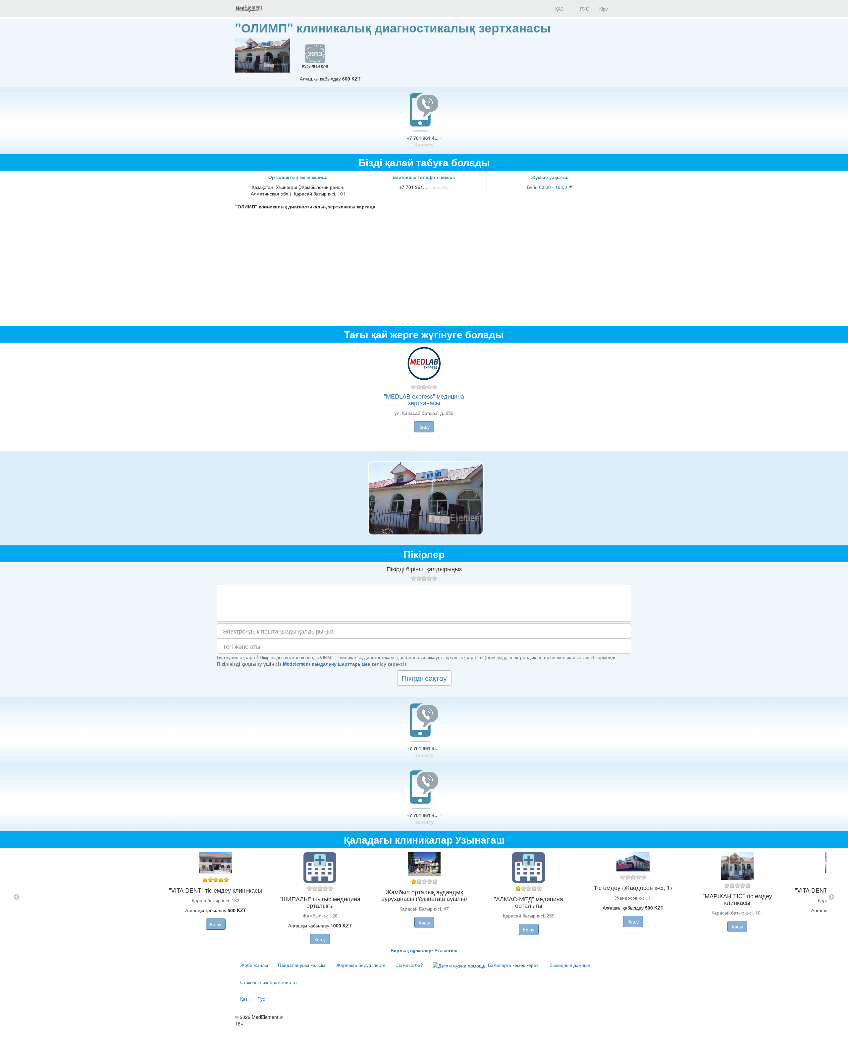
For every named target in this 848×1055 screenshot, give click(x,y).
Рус (261, 998)
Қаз (243, 998)
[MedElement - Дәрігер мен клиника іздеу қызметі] (248, 8)
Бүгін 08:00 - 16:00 (547, 187)
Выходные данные (570, 965)
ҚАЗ (558, 8)
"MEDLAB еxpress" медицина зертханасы (424, 399)
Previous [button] (16, 897)
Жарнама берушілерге (361, 965)
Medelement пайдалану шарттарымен (326, 663)
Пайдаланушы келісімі (302, 965)
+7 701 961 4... (424, 141)
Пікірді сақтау (424, 678)
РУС (584, 8)
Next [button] (831, 897)
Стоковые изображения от (268, 982)
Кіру (603, 8)
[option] (424, 897)
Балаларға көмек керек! (513, 965)
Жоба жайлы (254, 965)
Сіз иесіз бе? (409, 965)
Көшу (424, 426)
